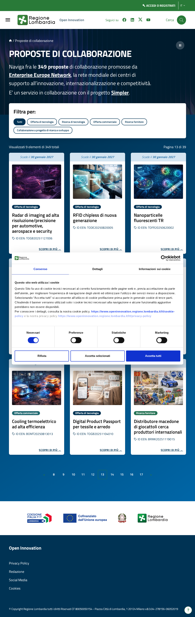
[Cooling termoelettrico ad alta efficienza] (36, 388)
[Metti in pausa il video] (180, 45)
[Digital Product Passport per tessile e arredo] (97, 388)
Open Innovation (71, 19)
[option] (36, 203)
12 (92, 474)
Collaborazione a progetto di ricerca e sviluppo (43, 130)
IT (181, 5)
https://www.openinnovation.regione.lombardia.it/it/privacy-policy (104, 316)
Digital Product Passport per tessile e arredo (97, 424)
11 (83, 474)
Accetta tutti (153, 356)
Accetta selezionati (97, 356)
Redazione (16, 571)
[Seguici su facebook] (124, 20)
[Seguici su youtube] (148, 20)
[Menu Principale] (8, 20)
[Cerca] (181, 20)
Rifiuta (42, 356)
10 (73, 474)
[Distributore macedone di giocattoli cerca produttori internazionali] (158, 388)
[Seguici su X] (140, 20)
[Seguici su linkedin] (132, 20)
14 (112, 474)
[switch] (76, 340)
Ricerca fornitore (134, 122)
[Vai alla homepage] (10, 40)
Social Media (18, 580)
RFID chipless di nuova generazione (95, 218)
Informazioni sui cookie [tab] (154, 269)
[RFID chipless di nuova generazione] (97, 182)
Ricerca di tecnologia (73, 122)
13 (102, 474)
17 (141, 474)
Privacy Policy (19, 563)
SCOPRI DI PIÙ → (50, 249)
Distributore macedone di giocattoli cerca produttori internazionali (158, 426)
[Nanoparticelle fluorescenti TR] (158, 182)
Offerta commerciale (105, 122)
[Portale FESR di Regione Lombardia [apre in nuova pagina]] (39, 517)
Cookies (14, 588)
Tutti (19, 122)
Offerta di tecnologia (42, 122)
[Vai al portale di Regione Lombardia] (38, 20)
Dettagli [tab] (97, 269)
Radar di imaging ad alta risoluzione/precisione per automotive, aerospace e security (35, 223)
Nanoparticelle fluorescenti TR (149, 218)
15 (122, 474)
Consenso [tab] (40, 269)
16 (131, 474)
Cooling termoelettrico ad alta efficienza (34, 424)
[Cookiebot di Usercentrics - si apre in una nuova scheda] (163, 258)
